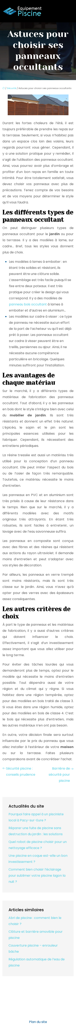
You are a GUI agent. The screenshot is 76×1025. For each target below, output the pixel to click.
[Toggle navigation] (68, 11)
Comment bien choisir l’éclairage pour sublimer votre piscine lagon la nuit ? (37, 875)
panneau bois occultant (28, 304)
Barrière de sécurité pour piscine (59, 774)
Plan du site (38, 1022)
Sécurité (11, 88)
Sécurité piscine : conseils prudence (20, 771)
